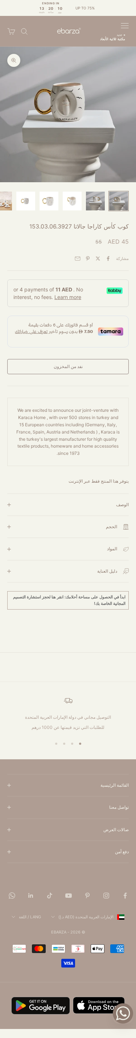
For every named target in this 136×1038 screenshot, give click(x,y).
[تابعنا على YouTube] (68, 895)
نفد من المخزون (68, 366)
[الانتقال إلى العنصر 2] (95, 201)
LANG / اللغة (30, 916)
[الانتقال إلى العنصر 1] (118, 201)
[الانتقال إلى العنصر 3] (72, 201)
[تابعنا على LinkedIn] (30, 895)
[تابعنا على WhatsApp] (12, 895)
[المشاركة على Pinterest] (88, 258)
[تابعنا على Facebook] (125, 895)
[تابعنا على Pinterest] (87, 895)
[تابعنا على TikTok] (49, 895)
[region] (68, 713)
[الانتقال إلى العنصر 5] (26, 201)
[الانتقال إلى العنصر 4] (49, 201)
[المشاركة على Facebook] (108, 258)
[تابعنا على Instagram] (106, 895)
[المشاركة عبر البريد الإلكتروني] (78, 258)
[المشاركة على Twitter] (98, 258)
